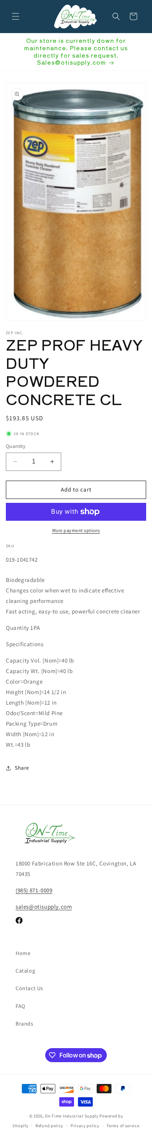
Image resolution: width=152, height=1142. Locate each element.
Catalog (25, 970)
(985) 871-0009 (34, 890)
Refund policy (49, 1125)
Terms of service (122, 1125)
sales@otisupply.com (44, 906)
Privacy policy (85, 1125)
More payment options (76, 530)
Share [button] (22, 767)
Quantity (15, 446)
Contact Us (29, 988)
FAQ (20, 1006)
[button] (15, 16)
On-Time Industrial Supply (72, 1116)
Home (23, 953)
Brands (25, 1023)
